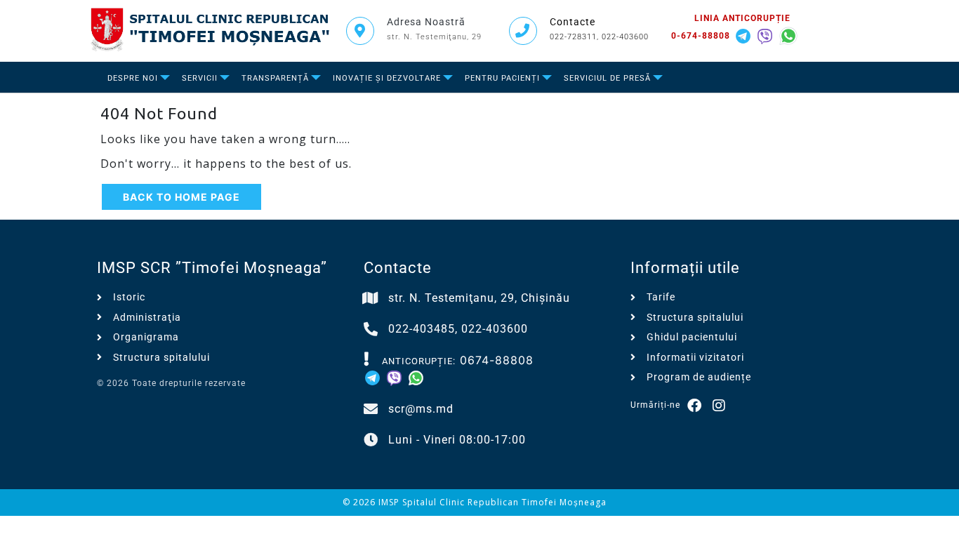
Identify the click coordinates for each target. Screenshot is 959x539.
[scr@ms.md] (371, 409)
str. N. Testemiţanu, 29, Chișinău (479, 298)
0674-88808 (497, 360)
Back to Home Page (181, 197)
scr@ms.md (421, 408)
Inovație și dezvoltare (387, 78)
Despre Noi (132, 78)
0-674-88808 (700, 36)
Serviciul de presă (607, 78)
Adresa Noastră (426, 21)
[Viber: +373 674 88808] (767, 34)
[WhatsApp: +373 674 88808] (788, 34)
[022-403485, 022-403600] (371, 329)
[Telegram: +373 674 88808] (745, 34)
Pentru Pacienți (502, 78)
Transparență (275, 78)
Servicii (200, 78)
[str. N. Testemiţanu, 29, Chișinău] (371, 298)
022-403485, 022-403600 (458, 328)
